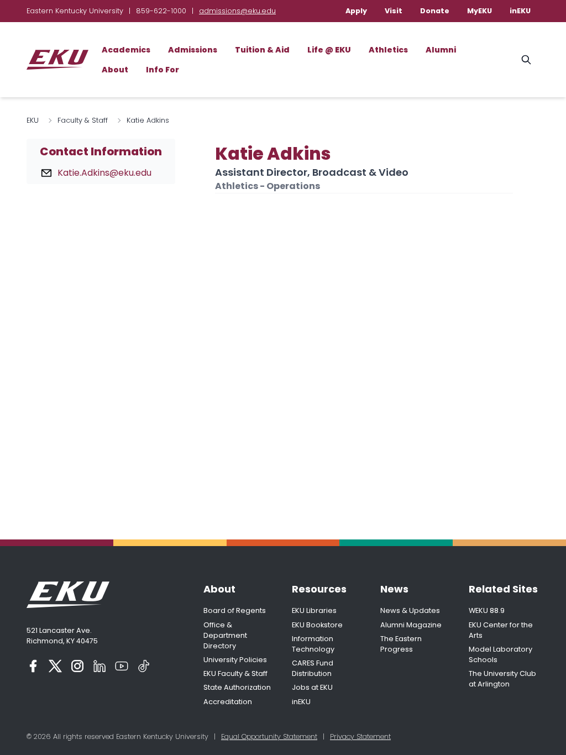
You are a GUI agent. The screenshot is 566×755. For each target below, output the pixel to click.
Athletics (388, 49)
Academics (126, 49)
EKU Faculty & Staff (235, 673)
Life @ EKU (329, 49)
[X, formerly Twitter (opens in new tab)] (55, 666)
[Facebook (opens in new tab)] (33, 666)
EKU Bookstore (317, 625)
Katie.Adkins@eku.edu (104, 172)
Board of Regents (234, 610)
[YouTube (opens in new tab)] (121, 666)
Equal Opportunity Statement (269, 736)
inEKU (520, 10)
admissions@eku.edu (237, 10)
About (115, 69)
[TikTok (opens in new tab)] (143, 666)
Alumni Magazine (411, 625)
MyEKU (479, 10)
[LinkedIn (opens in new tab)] (99, 666)
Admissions (192, 49)
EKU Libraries (314, 610)
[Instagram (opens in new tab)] (77, 666)
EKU (33, 120)
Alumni (441, 49)
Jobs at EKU (312, 687)
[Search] (526, 59)
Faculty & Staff (82, 120)
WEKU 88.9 (487, 610)
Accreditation (227, 701)
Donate (434, 10)
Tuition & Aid (262, 49)
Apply (356, 10)
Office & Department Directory (225, 635)
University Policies (235, 659)
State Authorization (237, 687)
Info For (162, 69)
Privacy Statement (360, 736)
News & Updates (410, 610)
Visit (393, 10)
